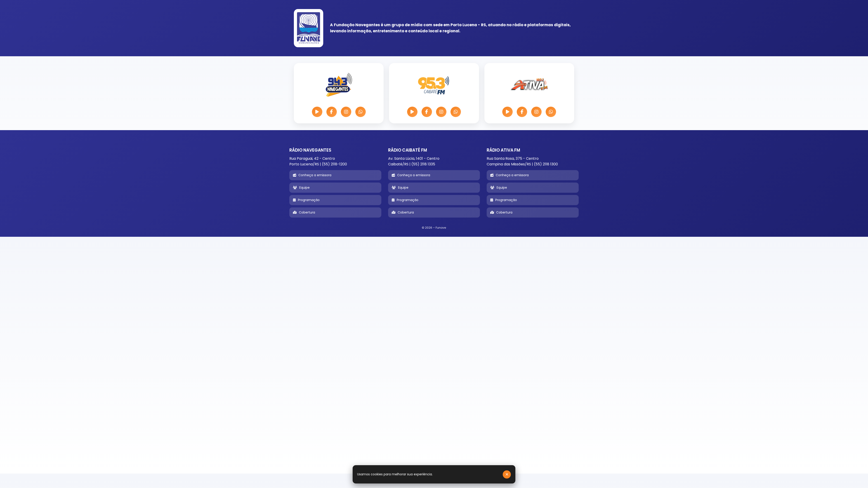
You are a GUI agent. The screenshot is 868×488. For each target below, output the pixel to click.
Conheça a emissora (314, 175)
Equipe (304, 187)
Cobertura (307, 212)
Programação (309, 200)
